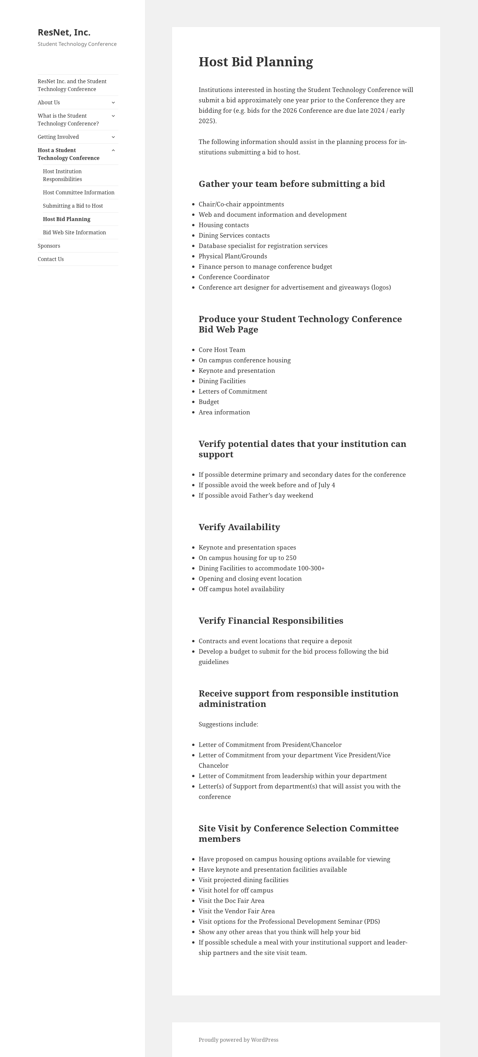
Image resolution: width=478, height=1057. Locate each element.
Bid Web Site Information (74, 232)
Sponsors (49, 245)
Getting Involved (58, 136)
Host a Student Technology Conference (69, 154)
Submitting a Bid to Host (73, 205)
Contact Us (51, 259)
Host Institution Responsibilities (62, 175)
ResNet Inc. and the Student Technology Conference (72, 85)
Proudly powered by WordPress (238, 1039)
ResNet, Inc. (64, 32)
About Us (49, 102)
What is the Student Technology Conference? (68, 119)
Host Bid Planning (66, 219)
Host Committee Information (78, 192)
